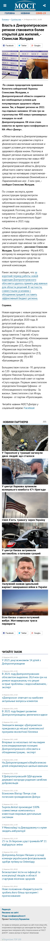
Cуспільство (16, 19)
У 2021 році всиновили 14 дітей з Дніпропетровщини (21, 661)
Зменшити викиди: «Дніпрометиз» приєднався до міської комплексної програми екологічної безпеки (23, 728)
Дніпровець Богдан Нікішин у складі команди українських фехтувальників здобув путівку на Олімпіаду (24, 858)
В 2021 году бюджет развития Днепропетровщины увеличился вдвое (24, 712)
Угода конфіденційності (13, 915)
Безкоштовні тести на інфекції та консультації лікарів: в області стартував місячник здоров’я (21, 875)
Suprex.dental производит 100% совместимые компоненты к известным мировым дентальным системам (21, 812)
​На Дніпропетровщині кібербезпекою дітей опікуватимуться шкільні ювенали (25, 764)
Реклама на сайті (10, 912)
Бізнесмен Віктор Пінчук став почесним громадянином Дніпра (21, 795)
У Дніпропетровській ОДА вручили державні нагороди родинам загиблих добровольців (24, 779)
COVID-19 (41, 13)
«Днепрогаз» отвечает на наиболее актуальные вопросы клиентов (22, 699)
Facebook (29, 408)
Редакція (6, 909)
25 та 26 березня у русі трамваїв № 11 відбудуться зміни (24, 842)
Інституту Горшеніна (19, 919)
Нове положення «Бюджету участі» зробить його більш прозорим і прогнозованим (22, 892)
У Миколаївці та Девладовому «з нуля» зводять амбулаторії (24, 829)
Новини (25, 13)
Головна (10, 13)
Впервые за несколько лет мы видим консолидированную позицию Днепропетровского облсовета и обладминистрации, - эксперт (23, 747)
